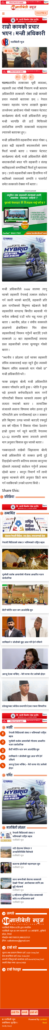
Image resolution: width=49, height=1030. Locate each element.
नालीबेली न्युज (18, 840)
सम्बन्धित (9, 513)
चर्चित (9, 775)
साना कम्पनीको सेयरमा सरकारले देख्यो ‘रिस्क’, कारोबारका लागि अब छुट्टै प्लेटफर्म (28, 883)
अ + (18, 77)
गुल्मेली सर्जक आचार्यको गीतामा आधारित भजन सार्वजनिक (23, 576)
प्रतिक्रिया (9, 496)
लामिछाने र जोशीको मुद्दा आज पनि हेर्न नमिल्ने (22, 642)
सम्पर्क (10, 913)
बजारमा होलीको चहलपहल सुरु (26, 864)
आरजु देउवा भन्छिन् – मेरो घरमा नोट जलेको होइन (23, 674)
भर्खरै (9, 727)
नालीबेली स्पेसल (15, 827)
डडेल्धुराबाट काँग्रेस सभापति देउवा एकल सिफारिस (24, 706)
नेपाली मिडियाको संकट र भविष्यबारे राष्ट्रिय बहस (23, 542)
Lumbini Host (43, 1021)
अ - (31, 77)
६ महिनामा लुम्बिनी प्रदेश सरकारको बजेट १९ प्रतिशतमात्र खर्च (28, 897)
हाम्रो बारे (12, 947)
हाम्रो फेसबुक (14, 969)
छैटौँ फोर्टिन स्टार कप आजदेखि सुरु (17, 610)
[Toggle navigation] (3, 14)
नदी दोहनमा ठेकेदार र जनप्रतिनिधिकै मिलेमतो (23, 850)
